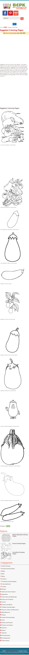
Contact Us (22, 653)
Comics (4, 586)
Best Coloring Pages (11, 33)
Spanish (4, 632)
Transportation (6, 635)
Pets (3, 620)
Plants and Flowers (7, 622)
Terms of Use (16, 653)
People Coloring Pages (8, 617)
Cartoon (4, 579)
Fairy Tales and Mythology (9, 597)
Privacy (6, 653)
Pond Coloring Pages (19, 543)
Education (5, 594)
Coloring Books (6, 584)
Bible (3, 571)
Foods (5, 27)
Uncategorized (6, 638)
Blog (3, 576)
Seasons (4, 627)
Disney (4, 589)
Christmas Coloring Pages (9, 581)
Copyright (10, 653)
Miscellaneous (6, 612)
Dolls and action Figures (9, 591)
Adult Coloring (6, 566)
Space (3, 630)
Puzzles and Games (7, 625)
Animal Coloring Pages (8, 568)
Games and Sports (7, 604)
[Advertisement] (14, 49)
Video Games (5, 640)
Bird (3, 573)
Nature (4, 614)
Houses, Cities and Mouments (10, 609)
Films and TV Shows (7, 599)
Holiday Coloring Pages (8, 607)
